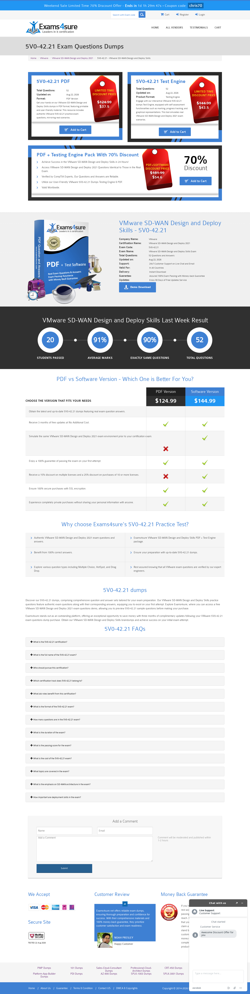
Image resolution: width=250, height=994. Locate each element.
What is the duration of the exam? (49, 732)
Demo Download (140, 287)
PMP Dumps (44, 968)
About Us (45, 988)
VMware (44, 58)
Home (155, 27)
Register (184, 14)
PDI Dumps (76, 973)
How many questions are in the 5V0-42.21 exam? (56, 719)
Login (201, 14)
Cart (218, 27)
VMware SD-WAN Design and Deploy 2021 (72, 58)
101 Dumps (76, 968)
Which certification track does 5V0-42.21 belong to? (57, 680)
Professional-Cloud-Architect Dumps (141, 969)
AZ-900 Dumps (109, 973)
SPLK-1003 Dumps (141, 973)
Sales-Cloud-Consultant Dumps (108, 969)
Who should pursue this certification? (50, 668)
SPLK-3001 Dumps (173, 973)
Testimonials (199, 27)
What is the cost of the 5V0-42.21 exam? (52, 758)
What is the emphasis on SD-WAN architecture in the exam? (61, 784)
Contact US (104, 988)
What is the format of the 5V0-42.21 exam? (53, 706)
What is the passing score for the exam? (52, 745)
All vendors (174, 27)
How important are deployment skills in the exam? (57, 797)
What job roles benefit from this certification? (54, 693)
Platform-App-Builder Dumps (44, 975)
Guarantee (62, 988)
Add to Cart (78, 130)
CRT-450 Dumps (173, 968)
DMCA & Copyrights (127, 988)
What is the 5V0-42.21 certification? (50, 642)
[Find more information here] (218, 945)
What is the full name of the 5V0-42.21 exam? (55, 655)
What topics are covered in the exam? (51, 771)
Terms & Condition (83, 988)
